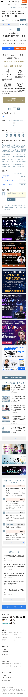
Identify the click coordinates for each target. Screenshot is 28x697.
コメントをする (11, 199)
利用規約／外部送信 (18, 632)
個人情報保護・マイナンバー (9, 176)
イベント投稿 (5, 654)
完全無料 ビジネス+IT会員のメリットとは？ (14, 100)
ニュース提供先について (20, 637)
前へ (10, 29)
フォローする (23, 24)
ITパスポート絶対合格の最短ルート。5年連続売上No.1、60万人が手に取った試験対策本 (15, 207)
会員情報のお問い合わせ (20, 663)
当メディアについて (18, 640)
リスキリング (24, 4)
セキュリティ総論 (7, 184)
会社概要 (4, 675)
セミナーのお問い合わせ (7, 666)
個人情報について (6, 680)
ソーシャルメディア (7, 24)
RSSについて (17, 635)
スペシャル (10, 4)
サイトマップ (5, 637)
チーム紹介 (4, 649)
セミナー (3, 4)
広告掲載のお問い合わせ (20, 666)
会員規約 (4, 640)
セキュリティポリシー (7, 677)
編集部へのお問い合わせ (7, 663)
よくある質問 (5, 635)
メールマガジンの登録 (7, 632)
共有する (24, 20)
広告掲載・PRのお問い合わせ (13, 607)
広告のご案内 (5, 651)
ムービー (17, 4)
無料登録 (24, 1)
